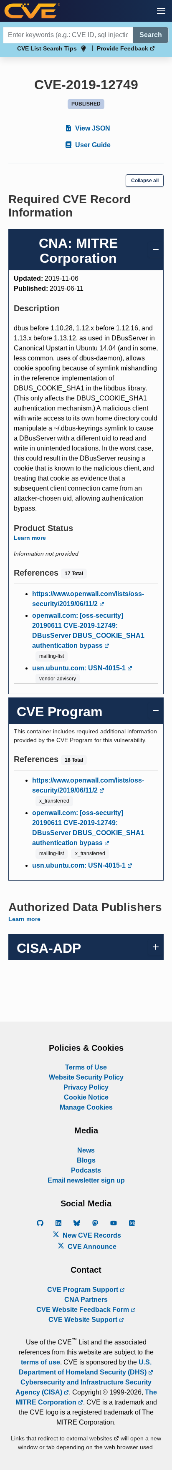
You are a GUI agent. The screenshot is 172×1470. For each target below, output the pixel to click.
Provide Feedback (123, 48)
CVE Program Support (83, 1289)
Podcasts (86, 1170)
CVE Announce (91, 1246)
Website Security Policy (86, 1077)
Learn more (30, 537)
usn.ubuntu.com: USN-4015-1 (79, 668)
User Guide (92, 145)
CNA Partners (86, 1299)
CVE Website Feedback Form (83, 1309)
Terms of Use (86, 1067)
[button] (161, 11)
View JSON (91, 128)
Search (150, 34)
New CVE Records (91, 1235)
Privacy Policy (86, 1087)
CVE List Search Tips (47, 48)
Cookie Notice (86, 1097)
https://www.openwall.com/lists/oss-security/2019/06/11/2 (88, 598)
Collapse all (145, 181)
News (86, 1150)
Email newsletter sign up (86, 1180)
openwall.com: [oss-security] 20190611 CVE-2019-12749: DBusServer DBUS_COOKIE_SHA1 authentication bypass (88, 630)
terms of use (40, 1362)
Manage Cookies (86, 1107)
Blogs (86, 1160)
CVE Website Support (83, 1319)
